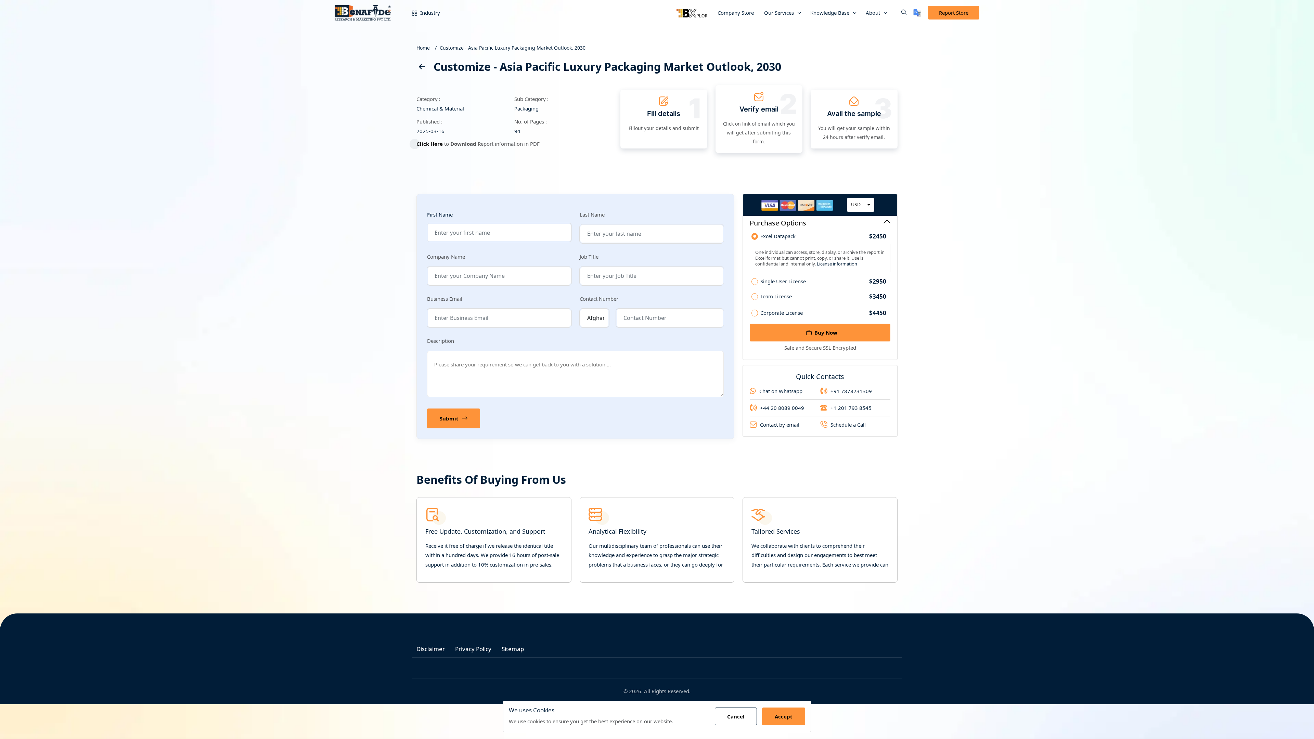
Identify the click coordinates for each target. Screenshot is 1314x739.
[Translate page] (917, 13)
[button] (898, 12)
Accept (784, 716)
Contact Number (599, 298)
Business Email (444, 298)
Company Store (736, 12)
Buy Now (825, 332)
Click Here (429, 143)
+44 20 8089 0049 (782, 407)
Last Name (592, 214)
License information (836, 264)
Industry (429, 12)
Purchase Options (778, 223)
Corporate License (823, 313)
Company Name (446, 256)
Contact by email (779, 424)
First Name (440, 214)
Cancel (736, 716)
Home (423, 47)
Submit (449, 418)
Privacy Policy (473, 649)
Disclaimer (430, 649)
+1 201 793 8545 (851, 407)
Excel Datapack (823, 236)
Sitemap (513, 649)
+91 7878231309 (851, 391)
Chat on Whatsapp (780, 391)
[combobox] (860, 205)
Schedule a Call (848, 424)
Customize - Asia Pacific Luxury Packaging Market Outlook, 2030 (512, 47)
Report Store (953, 12)
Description (440, 340)
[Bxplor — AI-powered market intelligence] (692, 12)
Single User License (823, 281)
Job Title (589, 256)
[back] (421, 68)
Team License (823, 296)
